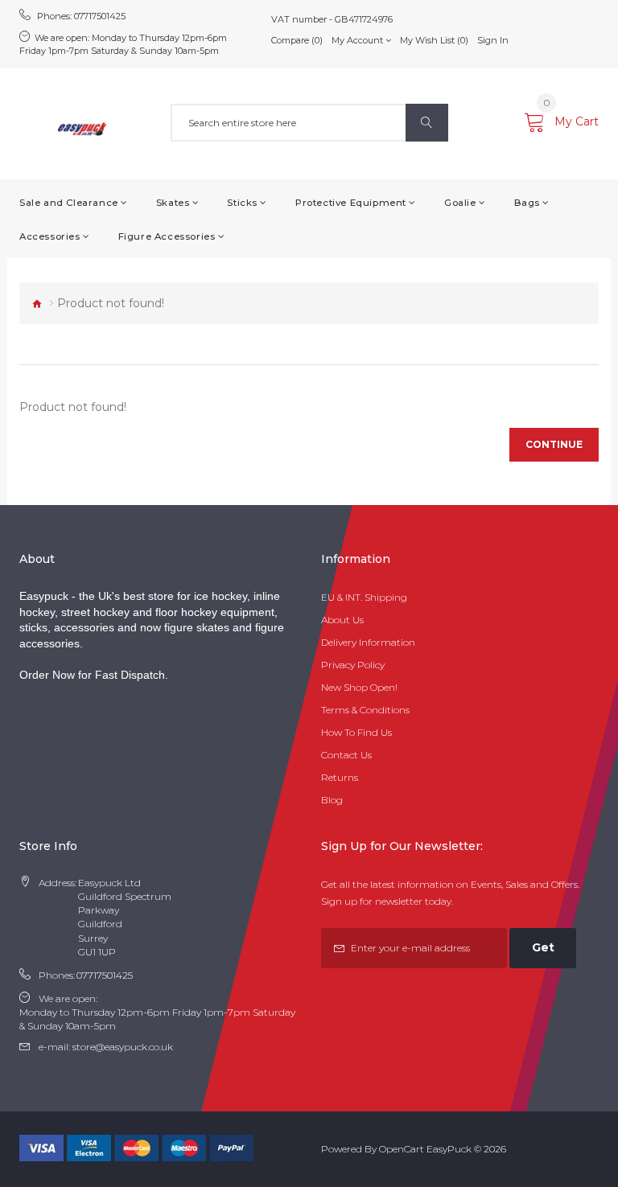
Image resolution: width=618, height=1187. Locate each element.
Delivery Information (368, 642)
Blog (332, 800)
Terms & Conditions (365, 710)
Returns (339, 777)
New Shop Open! (359, 687)
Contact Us (346, 755)
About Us (342, 620)
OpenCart (401, 1149)
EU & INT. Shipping (364, 597)
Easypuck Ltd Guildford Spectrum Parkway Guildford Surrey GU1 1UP (124, 917)
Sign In (493, 40)
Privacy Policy (353, 665)
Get (543, 947)
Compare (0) (297, 40)
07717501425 (100, 16)
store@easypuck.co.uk (122, 1047)
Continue (554, 444)
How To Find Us (356, 732)
